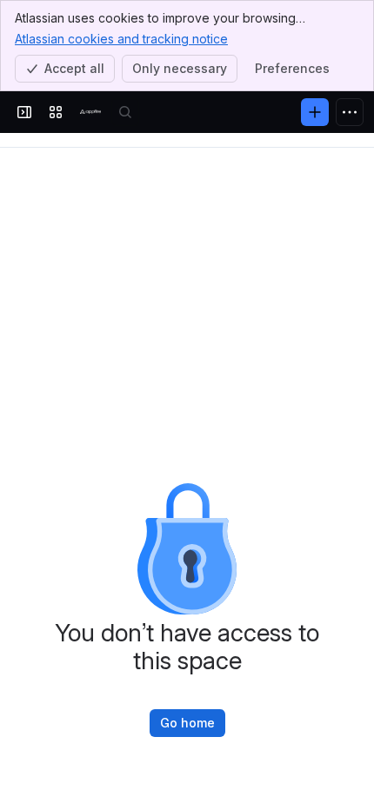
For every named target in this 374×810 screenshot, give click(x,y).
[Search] (125, 112)
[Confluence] (90, 112)
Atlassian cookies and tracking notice (121, 38)
